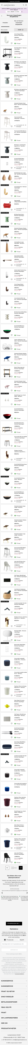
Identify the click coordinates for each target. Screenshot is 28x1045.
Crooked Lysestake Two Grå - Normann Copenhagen (20, 603)
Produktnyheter (8, 1028)
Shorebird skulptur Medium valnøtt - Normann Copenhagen (20, 520)
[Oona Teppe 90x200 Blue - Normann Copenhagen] (14, 746)
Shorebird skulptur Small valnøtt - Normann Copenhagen (19, 506)
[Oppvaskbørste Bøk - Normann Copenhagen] (14, 260)
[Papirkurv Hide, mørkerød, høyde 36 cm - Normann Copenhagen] (14, 802)
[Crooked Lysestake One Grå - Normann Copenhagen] (14, 760)
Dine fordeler (7, 997)
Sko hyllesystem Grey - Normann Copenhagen (19, 423)
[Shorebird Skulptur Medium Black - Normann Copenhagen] (14, 233)
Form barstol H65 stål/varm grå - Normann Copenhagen (20, 131)
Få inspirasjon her (13, 923)
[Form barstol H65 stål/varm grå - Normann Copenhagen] (14, 135)
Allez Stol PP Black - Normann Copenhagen (19, 853)
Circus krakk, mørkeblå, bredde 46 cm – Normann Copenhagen (19, 659)
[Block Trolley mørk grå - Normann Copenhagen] (14, 372)
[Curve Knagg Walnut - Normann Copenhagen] (14, 289)
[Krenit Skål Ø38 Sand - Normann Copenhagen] (14, 496)
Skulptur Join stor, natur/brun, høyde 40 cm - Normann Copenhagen (20, 617)
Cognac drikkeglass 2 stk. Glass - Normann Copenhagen (20, 340)
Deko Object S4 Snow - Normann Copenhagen (19, 825)
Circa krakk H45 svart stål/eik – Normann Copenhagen (20, 437)
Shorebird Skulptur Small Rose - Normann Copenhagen (20, 382)
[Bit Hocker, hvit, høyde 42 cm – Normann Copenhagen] (14, 94)
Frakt (3, 1012)
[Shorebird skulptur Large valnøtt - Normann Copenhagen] (14, 538)
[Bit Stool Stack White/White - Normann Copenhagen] (14, 316)
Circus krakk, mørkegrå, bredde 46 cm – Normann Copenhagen (19, 770)
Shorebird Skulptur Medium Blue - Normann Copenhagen (20, 354)
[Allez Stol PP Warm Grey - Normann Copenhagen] (14, 566)
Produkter (5, 22)
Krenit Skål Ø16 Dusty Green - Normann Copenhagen (20, 465)
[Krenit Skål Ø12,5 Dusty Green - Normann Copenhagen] (14, 483)
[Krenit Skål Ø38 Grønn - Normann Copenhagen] (14, 330)
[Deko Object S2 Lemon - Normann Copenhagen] (14, 705)
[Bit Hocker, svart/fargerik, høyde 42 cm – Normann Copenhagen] (14, 149)
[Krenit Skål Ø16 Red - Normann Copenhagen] (14, 413)
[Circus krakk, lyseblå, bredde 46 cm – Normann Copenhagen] (14, 677)
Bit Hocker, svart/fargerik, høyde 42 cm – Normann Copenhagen (20, 145)
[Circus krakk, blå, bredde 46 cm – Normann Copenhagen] (14, 788)
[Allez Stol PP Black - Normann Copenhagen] (14, 858)
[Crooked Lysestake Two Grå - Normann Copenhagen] (14, 608)
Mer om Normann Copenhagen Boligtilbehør (18, 22)
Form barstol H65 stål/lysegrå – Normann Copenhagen (19, 117)
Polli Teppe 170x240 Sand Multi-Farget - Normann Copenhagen (20, 715)
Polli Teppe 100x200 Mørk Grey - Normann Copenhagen (20, 576)
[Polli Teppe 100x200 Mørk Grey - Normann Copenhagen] (14, 580)
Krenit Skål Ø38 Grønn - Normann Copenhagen (19, 326)
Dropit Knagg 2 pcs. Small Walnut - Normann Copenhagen (20, 811)
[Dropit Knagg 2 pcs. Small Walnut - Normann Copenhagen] (14, 816)
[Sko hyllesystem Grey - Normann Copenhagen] (14, 427)
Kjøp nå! (16, 9)
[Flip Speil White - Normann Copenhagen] (14, 635)
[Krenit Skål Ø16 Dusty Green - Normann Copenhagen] (14, 469)
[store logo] (10, 5)
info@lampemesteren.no (20, 1039)
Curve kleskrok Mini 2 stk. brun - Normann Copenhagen (20, 298)
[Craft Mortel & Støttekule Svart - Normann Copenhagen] (14, 594)
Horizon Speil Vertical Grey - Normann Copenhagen (20, 270)
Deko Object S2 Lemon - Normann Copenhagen (19, 701)
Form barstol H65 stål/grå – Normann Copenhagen (20, 548)
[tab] (14, 980)
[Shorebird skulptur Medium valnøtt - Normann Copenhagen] (14, 524)
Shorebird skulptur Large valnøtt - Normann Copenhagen (19, 534)
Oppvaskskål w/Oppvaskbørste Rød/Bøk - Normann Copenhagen (20, 201)
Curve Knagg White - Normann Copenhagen (19, 34)
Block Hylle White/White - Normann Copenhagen (20, 645)
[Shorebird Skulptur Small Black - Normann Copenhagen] (14, 108)
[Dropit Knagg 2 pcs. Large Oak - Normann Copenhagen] (14, 177)
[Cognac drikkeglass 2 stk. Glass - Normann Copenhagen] (14, 344)
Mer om (4, 1023)
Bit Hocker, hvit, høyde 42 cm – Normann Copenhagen (20, 90)
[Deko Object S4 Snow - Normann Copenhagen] (14, 829)
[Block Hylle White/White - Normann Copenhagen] (14, 649)
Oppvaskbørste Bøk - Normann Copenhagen (19, 256)
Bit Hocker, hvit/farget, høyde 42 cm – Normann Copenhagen (20, 76)
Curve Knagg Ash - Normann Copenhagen (20, 187)
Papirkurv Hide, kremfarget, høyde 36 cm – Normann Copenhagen (20, 686)
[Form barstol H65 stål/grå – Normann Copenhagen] (14, 552)
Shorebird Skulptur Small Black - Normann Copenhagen (20, 104)
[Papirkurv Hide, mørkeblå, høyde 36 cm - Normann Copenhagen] (14, 843)
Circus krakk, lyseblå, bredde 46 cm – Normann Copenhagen (20, 673)
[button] (11, 43)
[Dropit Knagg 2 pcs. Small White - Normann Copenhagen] (14, 400)
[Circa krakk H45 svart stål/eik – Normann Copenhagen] (14, 441)
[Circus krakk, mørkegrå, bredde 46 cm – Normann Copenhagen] (14, 774)
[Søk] (23, 5)
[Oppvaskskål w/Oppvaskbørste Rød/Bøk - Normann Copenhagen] (14, 205)
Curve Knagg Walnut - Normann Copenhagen (19, 285)
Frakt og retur (7, 991)
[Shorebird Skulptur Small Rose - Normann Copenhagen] (14, 386)
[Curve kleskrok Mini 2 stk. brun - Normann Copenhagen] (14, 303)
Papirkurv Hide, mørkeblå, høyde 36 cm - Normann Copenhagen (20, 839)
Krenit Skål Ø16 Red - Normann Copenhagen (19, 409)
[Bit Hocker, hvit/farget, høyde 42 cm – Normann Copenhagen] (14, 80)
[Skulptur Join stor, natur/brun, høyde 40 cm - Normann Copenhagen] (14, 621)
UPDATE (13, 11)
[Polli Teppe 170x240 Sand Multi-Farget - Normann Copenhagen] (14, 719)
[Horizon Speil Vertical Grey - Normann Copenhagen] (14, 275)
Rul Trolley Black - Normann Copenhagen (20, 48)
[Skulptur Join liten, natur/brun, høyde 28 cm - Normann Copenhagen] (14, 455)
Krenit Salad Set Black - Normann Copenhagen (19, 728)
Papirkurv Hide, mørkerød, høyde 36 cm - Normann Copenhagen (20, 798)
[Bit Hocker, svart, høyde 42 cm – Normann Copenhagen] (14, 66)
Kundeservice (7, 981)
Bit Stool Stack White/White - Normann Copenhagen (20, 312)
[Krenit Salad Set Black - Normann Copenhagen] (14, 733)
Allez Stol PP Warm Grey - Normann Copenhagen (20, 562)
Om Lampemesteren (9, 1018)
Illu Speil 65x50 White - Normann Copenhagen (19, 159)
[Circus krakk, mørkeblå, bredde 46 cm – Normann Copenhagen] (14, 663)
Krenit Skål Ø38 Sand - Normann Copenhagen (19, 492)
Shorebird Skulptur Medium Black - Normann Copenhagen (20, 229)
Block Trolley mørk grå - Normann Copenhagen (19, 368)
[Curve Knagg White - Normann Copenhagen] (14, 38)
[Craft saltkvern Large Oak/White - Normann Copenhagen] (14, 247)
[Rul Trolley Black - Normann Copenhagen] (14, 52)
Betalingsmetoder (9, 1002)
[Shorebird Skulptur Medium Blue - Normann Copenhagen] (14, 358)
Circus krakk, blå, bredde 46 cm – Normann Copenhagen (20, 784)
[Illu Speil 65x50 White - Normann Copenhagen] (14, 163)
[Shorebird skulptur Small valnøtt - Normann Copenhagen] (14, 511)
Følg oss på (6, 1007)
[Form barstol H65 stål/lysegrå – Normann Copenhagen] (14, 122)
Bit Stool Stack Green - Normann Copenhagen (19, 215)
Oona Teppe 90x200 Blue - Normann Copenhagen (20, 742)
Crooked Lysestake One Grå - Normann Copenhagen (20, 756)
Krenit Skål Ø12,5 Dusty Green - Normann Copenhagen (19, 478)
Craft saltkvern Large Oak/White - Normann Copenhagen (19, 242)
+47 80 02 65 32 (7, 1039)
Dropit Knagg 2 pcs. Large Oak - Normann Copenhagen (20, 173)
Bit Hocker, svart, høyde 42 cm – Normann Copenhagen (20, 62)
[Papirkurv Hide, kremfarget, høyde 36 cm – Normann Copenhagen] (14, 691)
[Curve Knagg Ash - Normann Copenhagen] (14, 191)
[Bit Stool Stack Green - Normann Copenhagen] (14, 219)
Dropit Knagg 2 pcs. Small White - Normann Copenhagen (20, 395)
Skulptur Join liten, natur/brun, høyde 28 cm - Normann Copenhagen (19, 451)
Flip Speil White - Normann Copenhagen (20, 631)
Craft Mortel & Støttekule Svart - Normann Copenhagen (20, 590)
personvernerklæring (19, 973)
